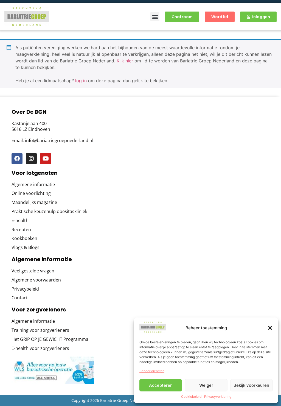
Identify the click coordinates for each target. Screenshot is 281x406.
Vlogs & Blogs (26, 247)
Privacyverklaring (217, 396)
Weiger (206, 385)
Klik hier (125, 60)
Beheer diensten (151, 371)
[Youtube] (45, 158)
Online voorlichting (31, 193)
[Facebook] (17, 158)
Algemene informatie (33, 184)
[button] (270, 328)
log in (81, 80)
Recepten (21, 230)
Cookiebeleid (191, 396)
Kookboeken (24, 238)
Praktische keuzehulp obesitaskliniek (49, 211)
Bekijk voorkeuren (251, 385)
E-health (20, 220)
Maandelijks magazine (34, 202)
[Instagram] (31, 158)
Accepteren (161, 385)
